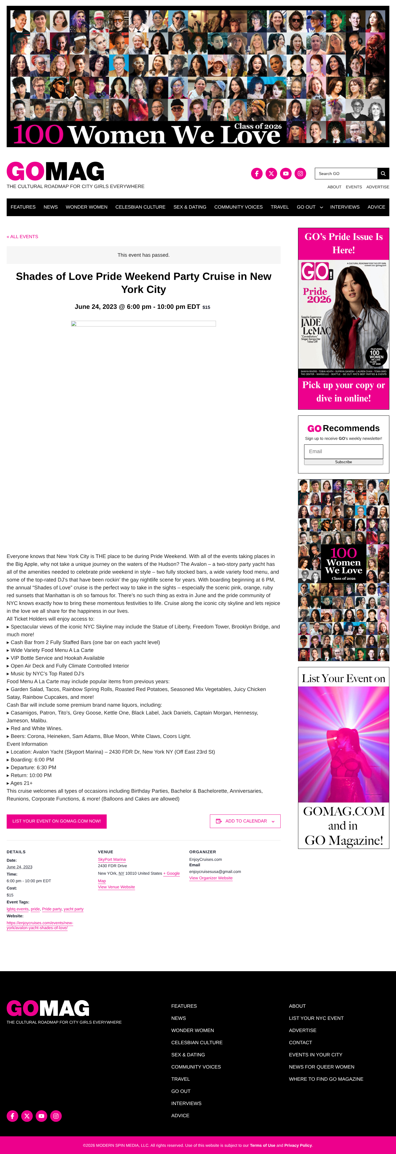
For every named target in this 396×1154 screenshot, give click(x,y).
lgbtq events (18, 909)
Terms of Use (262, 1145)
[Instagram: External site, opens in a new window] (300, 173)
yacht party (73, 909)
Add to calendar (246, 820)
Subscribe (343, 462)
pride (35, 909)
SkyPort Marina (112, 859)
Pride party (51, 909)
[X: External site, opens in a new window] (271, 173)
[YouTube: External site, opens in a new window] (286, 173)
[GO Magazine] (102, 171)
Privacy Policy (298, 1145)
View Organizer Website (211, 878)
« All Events (22, 236)
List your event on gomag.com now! (56, 821)
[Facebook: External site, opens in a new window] (257, 173)
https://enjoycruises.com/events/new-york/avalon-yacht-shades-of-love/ (40, 925)
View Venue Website (116, 887)
